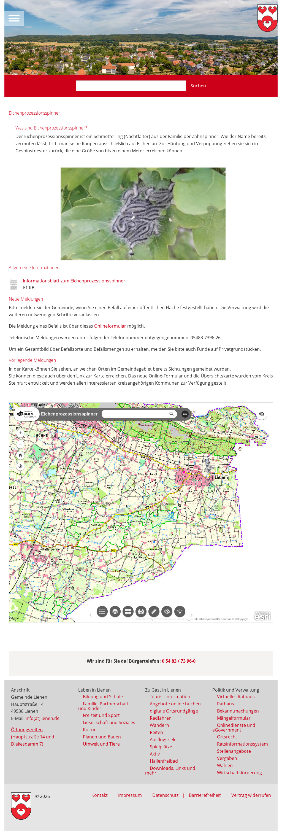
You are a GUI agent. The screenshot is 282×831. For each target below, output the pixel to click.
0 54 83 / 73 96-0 (179, 661)
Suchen (198, 86)
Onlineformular (110, 326)
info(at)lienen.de (42, 718)
